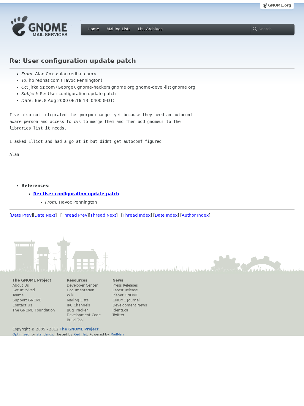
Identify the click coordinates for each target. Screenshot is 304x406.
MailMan (117, 334)
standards (45, 334)
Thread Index (137, 215)
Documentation (80, 290)
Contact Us (22, 305)
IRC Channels (78, 305)
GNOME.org (279, 5)
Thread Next (103, 215)
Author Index (195, 215)
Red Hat (80, 334)
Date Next (44, 215)
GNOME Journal (126, 300)
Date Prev (21, 215)
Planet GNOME (125, 295)
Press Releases (125, 285)
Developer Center (82, 285)
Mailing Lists (119, 29)
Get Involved (23, 290)
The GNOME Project (31, 280)
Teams (17, 295)
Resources (77, 280)
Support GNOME (27, 300)
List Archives (150, 29)
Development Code (84, 315)
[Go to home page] (48, 38)
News (118, 280)
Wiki (70, 295)
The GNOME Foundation (33, 310)
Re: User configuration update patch (76, 193)
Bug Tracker (77, 310)
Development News (130, 305)
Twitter (118, 315)
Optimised (20, 334)
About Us (20, 285)
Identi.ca (120, 310)
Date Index (166, 215)
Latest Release (125, 290)
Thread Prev (74, 215)
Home (93, 29)
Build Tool (75, 320)
